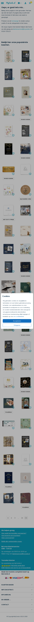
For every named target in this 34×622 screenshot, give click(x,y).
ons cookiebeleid (18, 316)
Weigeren (17, 325)
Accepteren (17, 321)
